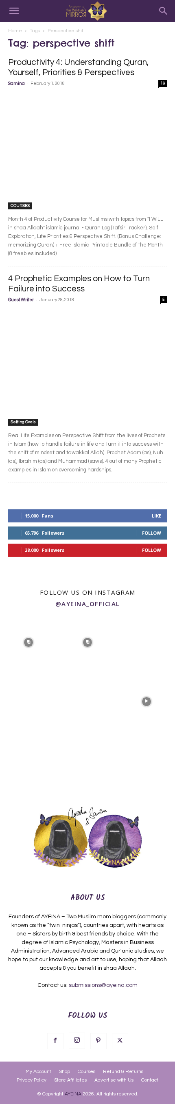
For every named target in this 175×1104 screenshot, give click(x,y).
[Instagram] (77, 1041)
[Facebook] (55, 1041)
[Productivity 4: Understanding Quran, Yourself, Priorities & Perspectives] (87, 151)
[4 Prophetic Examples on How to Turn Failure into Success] (87, 368)
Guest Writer (21, 300)
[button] (14, 11)
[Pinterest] (98, 1041)
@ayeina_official (87, 604)
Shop (64, 1071)
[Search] (163, 11)
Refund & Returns (123, 1071)
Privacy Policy (31, 1080)
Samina (16, 83)
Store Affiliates (70, 1080)
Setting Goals (23, 422)
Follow (151, 533)
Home (15, 30)
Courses (86, 1071)
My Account (38, 1071)
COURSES (20, 206)
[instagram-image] (28, 642)
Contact (149, 1080)
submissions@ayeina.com (103, 985)
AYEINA (73, 1094)
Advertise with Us (113, 1080)
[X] (120, 1041)
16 (162, 83)
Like (156, 516)
